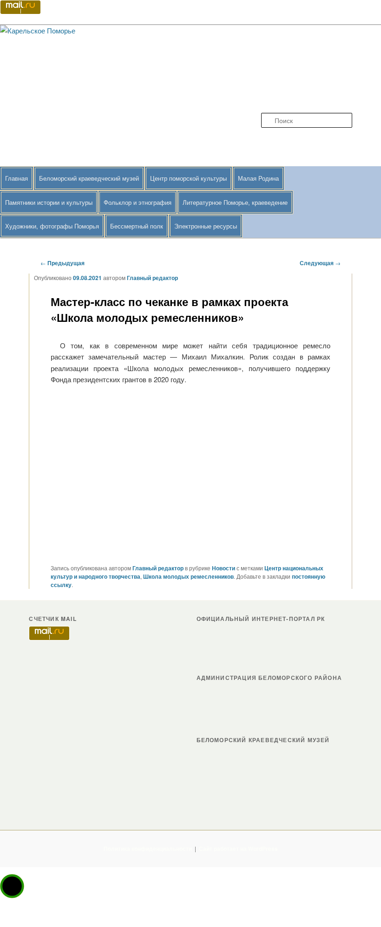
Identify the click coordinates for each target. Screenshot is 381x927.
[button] (12, 886)
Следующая (320, 263)
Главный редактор (152, 278)
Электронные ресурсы (205, 226)
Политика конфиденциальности (148, 848)
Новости (223, 568)
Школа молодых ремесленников (188, 576)
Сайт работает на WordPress (238, 848)
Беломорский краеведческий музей (89, 178)
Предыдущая (62, 263)
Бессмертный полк (136, 226)
